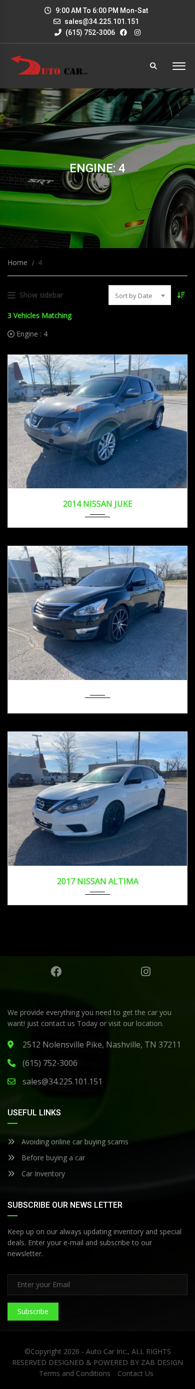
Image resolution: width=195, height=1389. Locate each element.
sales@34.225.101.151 (101, 21)
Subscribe (33, 1311)
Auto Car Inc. (107, 1351)
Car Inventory (42, 1173)
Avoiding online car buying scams (74, 1141)
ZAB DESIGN (162, 1362)
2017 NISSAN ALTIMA (97, 881)
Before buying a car (52, 1157)
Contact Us (136, 1373)
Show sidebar (41, 295)
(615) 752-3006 (89, 32)
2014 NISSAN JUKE (97, 503)
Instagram (146, 972)
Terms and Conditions (74, 1373)
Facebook (56, 972)
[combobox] (139, 295)
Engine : (31, 334)
